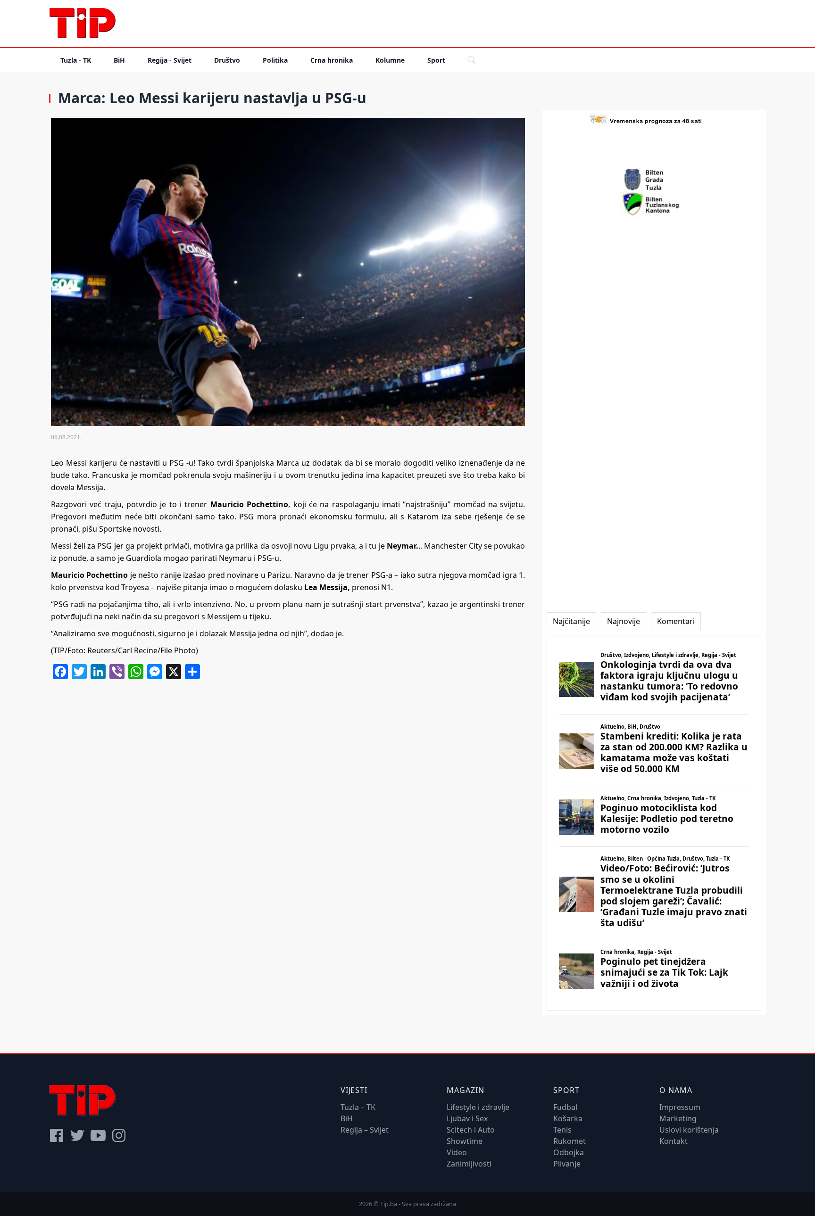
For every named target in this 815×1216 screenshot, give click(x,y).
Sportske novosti (129, 529)
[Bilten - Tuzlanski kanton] (654, 204)
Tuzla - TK (75, 60)
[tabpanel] (654, 822)
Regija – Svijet (365, 1130)
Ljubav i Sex (467, 1118)
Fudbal (565, 1107)
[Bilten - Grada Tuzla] (654, 179)
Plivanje (567, 1163)
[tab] (571, 621)
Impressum (679, 1107)
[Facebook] (56, 1135)
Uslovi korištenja (689, 1130)
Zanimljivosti (469, 1163)
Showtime (464, 1141)
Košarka (567, 1118)
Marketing (678, 1118)
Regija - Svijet (169, 60)
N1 (386, 587)
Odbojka (568, 1152)
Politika (275, 60)
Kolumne (390, 60)
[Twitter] (77, 1135)
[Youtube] (98, 1135)
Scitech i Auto (471, 1130)
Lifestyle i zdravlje (478, 1107)
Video (457, 1152)
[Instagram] (118, 1135)
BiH (119, 60)
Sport (436, 60)
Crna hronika (331, 60)
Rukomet (569, 1141)
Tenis (562, 1130)
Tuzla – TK (358, 1107)
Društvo (227, 60)
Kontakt (673, 1141)
